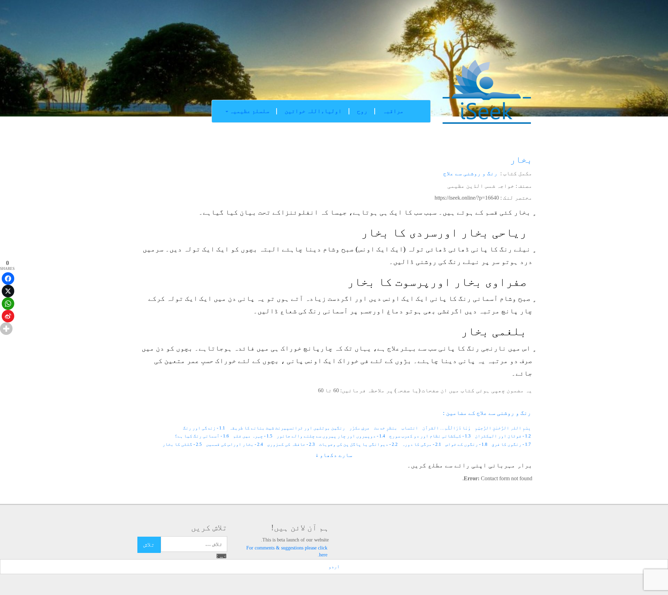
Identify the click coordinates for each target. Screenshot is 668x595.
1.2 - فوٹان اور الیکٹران (503, 436)
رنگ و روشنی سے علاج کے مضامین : (487, 413)
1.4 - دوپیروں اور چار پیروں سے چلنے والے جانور (331, 436)
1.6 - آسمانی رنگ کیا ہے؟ (202, 436)
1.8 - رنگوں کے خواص (466, 444)
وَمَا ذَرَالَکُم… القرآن (446, 428)
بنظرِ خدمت (385, 428)
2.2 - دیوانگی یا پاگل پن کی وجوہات (358, 444)
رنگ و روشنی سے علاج (470, 173)
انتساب (409, 428)
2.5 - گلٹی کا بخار (182, 444)
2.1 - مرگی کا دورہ (421, 444)
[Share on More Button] (6, 328)
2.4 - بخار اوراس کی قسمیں (234, 444)
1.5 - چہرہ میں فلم (252, 436)
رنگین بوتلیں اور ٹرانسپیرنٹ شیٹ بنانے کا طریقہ (287, 428)
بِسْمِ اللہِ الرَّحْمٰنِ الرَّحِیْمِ (503, 428)
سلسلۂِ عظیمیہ (248, 111)
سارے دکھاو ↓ (334, 455)
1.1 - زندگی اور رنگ (204, 428)
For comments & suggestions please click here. (286, 551)
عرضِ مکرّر (359, 428)
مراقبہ (393, 111)
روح (362, 111)
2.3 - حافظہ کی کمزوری (291, 444)
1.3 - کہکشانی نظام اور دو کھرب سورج (430, 436)
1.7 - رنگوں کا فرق (511, 444)
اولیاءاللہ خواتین (313, 111)
